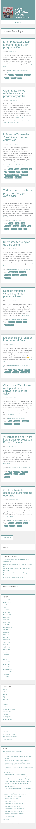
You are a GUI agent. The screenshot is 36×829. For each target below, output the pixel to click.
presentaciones (9, 324)
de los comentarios (10, 737)
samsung (12, 526)
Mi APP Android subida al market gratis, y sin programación (16, 44)
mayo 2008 (6, 657)
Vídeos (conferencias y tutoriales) (12, 752)
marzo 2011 (6, 620)
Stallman (7, 477)
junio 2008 (6, 654)
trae (20, 229)
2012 (11, 471)
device (23, 223)
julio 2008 (5, 652)
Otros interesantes (9, 786)
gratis (6, 77)
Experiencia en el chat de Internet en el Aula (18, 339)
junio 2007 (6, 674)
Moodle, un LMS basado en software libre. (17, 760)
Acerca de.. (6, 819)
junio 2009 (6, 632)
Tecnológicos (8, 177)
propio (7, 229)
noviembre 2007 (7, 672)
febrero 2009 (6, 642)
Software (14, 229)
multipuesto (8, 424)
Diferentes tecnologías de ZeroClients (16, 243)
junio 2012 (6, 607)
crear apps (19, 75)
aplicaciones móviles (18, 70)
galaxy (26, 523)
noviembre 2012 (7, 602)
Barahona (17, 471)
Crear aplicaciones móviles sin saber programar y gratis (14, 93)
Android (10, 70)
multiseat (22, 164)
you (25, 229)
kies (6, 526)
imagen (19, 322)
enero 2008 (6, 667)
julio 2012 (5, 605)
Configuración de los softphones (14, 811)
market (20, 77)
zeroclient (8, 278)
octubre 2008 (6, 647)
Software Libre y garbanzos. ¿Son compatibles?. (19, 788)
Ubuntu (20, 526)
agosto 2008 (6, 649)
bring (11, 223)
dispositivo (8, 226)
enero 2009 (6, 644)
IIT (6, 172)
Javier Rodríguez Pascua (21, 11)
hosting (24, 226)
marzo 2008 (6, 662)
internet (27, 369)
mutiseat (17, 424)
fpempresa (8, 474)
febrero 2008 (6, 664)
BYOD (11, 169)
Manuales (6, 792)
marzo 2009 (6, 639)
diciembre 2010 (7, 627)
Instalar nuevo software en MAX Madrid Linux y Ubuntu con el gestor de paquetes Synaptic (19, 778)
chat (16, 369)
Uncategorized (7, 717)
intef (18, 172)
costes (17, 169)
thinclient (24, 275)
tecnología (24, 174)
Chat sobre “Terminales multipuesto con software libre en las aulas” (17, 389)
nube (25, 322)
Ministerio (25, 172)
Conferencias (8, 754)
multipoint (17, 164)
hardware (16, 226)
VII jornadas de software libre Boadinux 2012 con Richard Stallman (17, 439)
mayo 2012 (6, 610)
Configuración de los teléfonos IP (14, 809)
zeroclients (18, 177)
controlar (19, 523)
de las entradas (9, 734)
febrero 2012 (6, 612)
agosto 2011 (6, 617)
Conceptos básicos (10, 801)
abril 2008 (5, 659)
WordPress (21, 826)
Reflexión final (9, 816)
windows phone (18, 122)
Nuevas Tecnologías (8, 122)
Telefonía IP (6, 714)
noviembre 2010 (7, 630)
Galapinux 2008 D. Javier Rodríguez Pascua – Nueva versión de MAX (18, 764)
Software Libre (7, 367)
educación (11, 164)
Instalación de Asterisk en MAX (14, 804)
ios (29, 121)
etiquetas (12, 322)
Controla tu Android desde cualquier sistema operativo (17, 492)
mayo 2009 (6, 634)
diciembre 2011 (7, 615)
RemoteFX (16, 275)
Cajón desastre (12, 319)
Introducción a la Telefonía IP (13, 796)
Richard (23, 474)
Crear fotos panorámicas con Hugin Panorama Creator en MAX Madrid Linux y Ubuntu (18, 782)
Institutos (12, 172)
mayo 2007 (6, 677)
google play (28, 75)
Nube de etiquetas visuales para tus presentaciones (14, 293)
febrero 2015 (6, 600)
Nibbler (16, 474)
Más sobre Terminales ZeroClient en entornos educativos (16, 137)
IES (30, 169)
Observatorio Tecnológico (12, 174)
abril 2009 (5, 637)
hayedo (13, 77)
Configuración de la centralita (13, 806)
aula (11, 369)
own (30, 226)
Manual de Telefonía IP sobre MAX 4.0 (15, 794)
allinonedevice (13, 272)
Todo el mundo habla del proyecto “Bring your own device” (18, 193)
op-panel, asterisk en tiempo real (14, 813)
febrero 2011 (6, 622)
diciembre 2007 (7, 669)
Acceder (5, 732)
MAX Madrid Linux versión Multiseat (15, 774)
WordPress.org (7, 739)
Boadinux (25, 471)
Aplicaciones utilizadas (11, 799)
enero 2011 (6, 625)
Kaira (22, 824)
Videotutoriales (8, 772)
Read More (19, 117)
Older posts (7, 537)
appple (26, 121)
